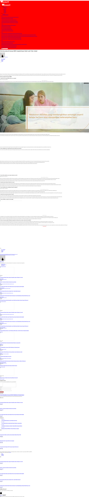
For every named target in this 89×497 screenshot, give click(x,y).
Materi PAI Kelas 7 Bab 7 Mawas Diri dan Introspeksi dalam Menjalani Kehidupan (11, 37)
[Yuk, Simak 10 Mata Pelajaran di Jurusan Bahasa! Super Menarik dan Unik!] (3, 349)
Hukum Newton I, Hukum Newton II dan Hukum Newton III (9, 377)
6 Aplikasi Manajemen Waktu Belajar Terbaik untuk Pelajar (8, 25)
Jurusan (1, 278)
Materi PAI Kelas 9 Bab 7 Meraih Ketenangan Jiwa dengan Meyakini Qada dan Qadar (11, 33)
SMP (5, 362)
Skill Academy (3, 327)
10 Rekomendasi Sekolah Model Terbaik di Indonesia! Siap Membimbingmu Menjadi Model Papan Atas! (15, 295)
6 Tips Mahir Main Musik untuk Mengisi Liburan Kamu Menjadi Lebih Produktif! (12, 286)
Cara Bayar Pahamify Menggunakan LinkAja (6, 29)
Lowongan (2, 455)
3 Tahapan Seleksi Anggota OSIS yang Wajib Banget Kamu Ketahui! (9, 21)
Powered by (1, 495)
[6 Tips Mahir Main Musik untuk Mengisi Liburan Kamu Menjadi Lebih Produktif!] (7, 314)
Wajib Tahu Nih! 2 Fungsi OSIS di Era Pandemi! (7, 18)
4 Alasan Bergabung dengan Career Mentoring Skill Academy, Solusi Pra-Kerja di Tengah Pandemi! (14, 330)
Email (1, 389)
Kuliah (2, 278)
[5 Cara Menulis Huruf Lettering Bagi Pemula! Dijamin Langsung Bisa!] (7, 340)
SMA (0, 348)
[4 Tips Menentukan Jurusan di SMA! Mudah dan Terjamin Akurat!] (1, 344)
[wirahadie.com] (5, 2)
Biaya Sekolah (1, 362)
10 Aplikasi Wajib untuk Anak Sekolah (6, 26)
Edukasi (1, 292)
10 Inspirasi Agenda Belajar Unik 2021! (5, 356)
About (2, 453)
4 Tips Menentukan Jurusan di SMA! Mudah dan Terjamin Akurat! (10, 347)
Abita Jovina (2, 261)
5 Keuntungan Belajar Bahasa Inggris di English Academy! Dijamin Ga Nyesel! (11, 277)
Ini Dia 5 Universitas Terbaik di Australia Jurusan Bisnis (8, 41)
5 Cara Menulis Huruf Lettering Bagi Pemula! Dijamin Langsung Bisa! (10, 342)
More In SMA (3, 265)
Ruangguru (4, 266)
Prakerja (1, 327)
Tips (0, 283)
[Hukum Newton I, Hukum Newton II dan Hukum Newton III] (7, 375)
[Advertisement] (21, 68)
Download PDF (44, 226)
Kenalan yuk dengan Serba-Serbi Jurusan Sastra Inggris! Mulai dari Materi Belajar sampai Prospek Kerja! (14, 44)
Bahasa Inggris (1, 266)
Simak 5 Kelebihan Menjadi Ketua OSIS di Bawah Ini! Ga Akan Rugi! (9, 22)
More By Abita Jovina (3, 264)
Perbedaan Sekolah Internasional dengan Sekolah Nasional (8, 365)
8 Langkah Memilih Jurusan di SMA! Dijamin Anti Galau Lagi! (9, 254)
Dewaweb (10, 452)
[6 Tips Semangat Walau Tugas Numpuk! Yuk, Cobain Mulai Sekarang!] (5, 288)
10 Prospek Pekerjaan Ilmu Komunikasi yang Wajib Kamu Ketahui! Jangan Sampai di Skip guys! (14, 300)
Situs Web (1, 390)
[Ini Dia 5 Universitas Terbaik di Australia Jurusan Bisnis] (3, 279)
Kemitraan (2, 454)
